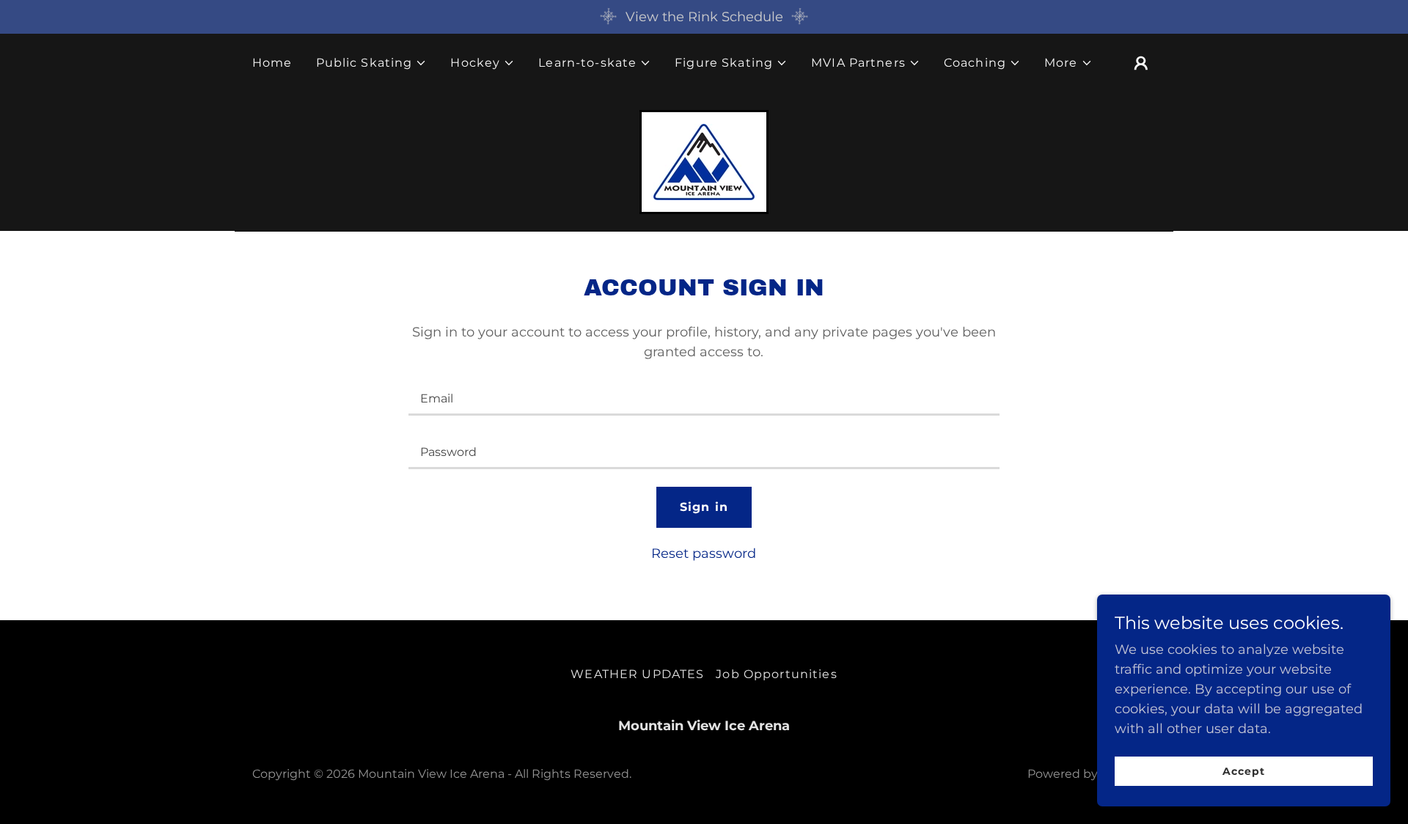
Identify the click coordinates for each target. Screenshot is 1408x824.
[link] (704, 161)
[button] (372, 63)
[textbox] (703, 398)
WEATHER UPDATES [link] (637, 674)
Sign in (704, 507)
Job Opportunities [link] (776, 674)
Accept (1243, 771)
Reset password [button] (703, 553)
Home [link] (272, 63)
